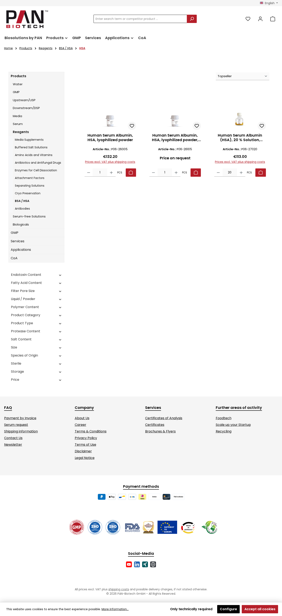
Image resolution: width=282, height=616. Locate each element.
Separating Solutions (29, 186)
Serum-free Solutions (29, 216)
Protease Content (25, 331)
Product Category (25, 315)
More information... (115, 609)
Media (17, 116)
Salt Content (21, 339)
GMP (16, 92)
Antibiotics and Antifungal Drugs (38, 163)
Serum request (16, 424)
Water (18, 84)
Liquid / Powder (23, 299)
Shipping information (21, 431)
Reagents (21, 132)
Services (17, 241)
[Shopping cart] (273, 19)
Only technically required (191, 609)
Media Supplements (29, 140)
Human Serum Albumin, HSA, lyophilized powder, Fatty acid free (175, 137)
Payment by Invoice (20, 418)
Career (80, 424)
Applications (21, 249)
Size (14, 347)
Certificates (154, 424)
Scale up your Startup (233, 424)
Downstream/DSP (26, 108)
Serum (18, 124)
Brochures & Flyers (160, 431)
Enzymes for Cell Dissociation (36, 170)
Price (15, 379)
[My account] (260, 19)
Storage (17, 371)
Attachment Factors (29, 178)
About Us (82, 418)
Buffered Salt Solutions (31, 147)
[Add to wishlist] (132, 126)
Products (18, 76)
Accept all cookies (259, 609)
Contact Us (13, 438)
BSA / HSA (22, 201)
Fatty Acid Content (26, 282)
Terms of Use (85, 444)
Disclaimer (83, 451)
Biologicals (21, 224)
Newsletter (13, 444)
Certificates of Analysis (163, 418)
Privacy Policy (86, 438)
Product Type (22, 323)
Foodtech (223, 418)
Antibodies (22, 209)
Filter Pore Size (23, 290)
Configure (228, 609)
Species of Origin (24, 355)
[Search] (192, 19)
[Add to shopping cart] (131, 172)
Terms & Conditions (91, 431)
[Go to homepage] (27, 19)
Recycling (223, 431)
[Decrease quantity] (88, 172)
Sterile (16, 363)
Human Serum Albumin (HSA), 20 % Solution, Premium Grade (240, 137)
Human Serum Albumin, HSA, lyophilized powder (110, 137)
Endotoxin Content (26, 274)
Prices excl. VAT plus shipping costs (110, 162)
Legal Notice (85, 457)
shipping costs (118, 589)
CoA (14, 258)
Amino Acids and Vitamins (33, 155)
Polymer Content (25, 307)
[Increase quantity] (111, 172)
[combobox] (140, 19)
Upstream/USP (24, 100)
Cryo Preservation (27, 193)
